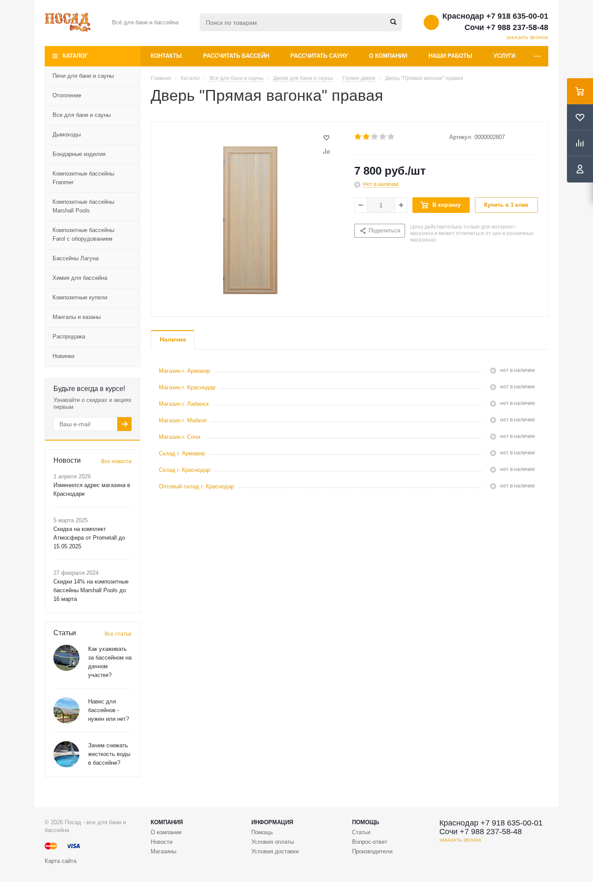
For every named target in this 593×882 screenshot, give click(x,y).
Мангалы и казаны (77, 317)
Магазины (163, 851)
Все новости (116, 461)
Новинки (63, 356)
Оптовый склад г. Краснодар (196, 486)
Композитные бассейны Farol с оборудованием (83, 234)
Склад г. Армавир (182, 453)
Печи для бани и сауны (83, 76)
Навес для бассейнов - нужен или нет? (108, 710)
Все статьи (118, 634)
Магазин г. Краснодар (187, 387)
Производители (372, 851)
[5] (391, 136)
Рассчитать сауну (319, 56)
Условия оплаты (272, 842)
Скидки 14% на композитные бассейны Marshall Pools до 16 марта (90, 590)
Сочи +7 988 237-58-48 (506, 27)
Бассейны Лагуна (76, 258)
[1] (358, 136)
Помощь (365, 822)
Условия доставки (275, 851)
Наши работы (450, 56)
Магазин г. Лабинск (184, 404)
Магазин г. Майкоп (183, 420)
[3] (375, 136)
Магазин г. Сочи (179, 437)
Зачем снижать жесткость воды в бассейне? (109, 754)
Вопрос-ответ (369, 842)
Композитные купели (80, 297)
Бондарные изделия (79, 154)
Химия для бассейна (80, 278)
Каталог (75, 56)
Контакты (166, 56)
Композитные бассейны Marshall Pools (83, 206)
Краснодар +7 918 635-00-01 (495, 16)
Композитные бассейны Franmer (83, 178)
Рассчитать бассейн (236, 56)
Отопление (67, 95)
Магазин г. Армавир (184, 371)
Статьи (361, 832)
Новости (161, 842)
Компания (167, 822)
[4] (383, 136)
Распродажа (69, 336)
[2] (366, 136)
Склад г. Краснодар (184, 470)
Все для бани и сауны (82, 115)
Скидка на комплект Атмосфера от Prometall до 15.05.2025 (89, 538)
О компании (388, 56)
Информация (272, 822)
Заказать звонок (527, 37)
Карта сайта (60, 861)
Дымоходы (67, 134)
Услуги (504, 56)
